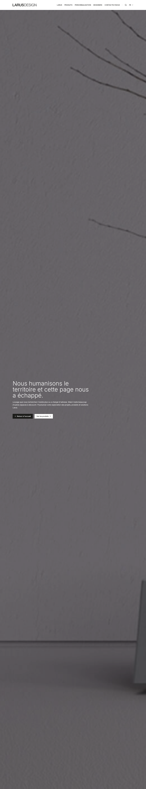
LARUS (59, 5)
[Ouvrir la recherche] (126, 5)
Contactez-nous (112, 5)
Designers (97, 5)
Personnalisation (83, 5)
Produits (68, 5)
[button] (23, 416)
